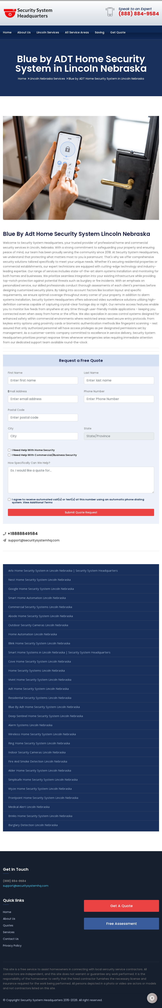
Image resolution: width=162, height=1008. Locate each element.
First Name (15, 373)
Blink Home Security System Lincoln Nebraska (39, 643)
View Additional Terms (38, 502)
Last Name (91, 373)
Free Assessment (121, 923)
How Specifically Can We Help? (29, 463)
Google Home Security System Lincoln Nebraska (41, 589)
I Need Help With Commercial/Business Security (44, 455)
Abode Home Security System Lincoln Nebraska (40, 616)
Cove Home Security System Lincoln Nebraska (39, 661)
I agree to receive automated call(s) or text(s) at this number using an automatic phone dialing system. (78, 501)
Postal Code (16, 410)
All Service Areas (77, 32)
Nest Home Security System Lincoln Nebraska (39, 580)
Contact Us (11, 939)
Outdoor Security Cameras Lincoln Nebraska (38, 625)
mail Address (17, 391)
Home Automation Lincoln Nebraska (32, 634)
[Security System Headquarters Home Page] (27, 12)
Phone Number (94, 391)
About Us (24, 32)
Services (8, 932)
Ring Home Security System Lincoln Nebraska (39, 743)
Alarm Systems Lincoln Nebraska (30, 725)
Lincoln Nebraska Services (47, 79)
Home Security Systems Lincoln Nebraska (36, 670)
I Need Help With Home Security (33, 450)
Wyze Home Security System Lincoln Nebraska (40, 789)
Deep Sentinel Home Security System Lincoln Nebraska (45, 716)
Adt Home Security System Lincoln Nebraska (38, 689)
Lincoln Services (48, 32)
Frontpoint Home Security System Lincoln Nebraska (43, 798)
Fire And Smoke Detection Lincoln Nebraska (37, 761)
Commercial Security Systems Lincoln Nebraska (40, 607)
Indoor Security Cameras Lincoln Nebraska (37, 752)
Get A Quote (121, 905)
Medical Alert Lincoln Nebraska (29, 807)
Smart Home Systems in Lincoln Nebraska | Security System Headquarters (59, 652)
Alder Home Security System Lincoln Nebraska (39, 770)
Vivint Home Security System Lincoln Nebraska (39, 679)
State (87, 428)
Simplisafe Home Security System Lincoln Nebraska (43, 779)
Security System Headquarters (42, 1000)
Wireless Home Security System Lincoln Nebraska (42, 734)
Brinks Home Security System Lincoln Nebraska (40, 816)
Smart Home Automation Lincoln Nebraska (37, 598)
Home (7, 32)
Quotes (8, 925)
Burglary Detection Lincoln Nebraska (33, 825)
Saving (99, 32)
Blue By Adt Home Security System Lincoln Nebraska (44, 707)
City (10, 428)
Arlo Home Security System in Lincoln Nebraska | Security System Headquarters (63, 570)
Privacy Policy (12, 946)
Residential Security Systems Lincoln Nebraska (39, 698)
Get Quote (117, 32)
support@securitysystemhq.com (33, 540)
